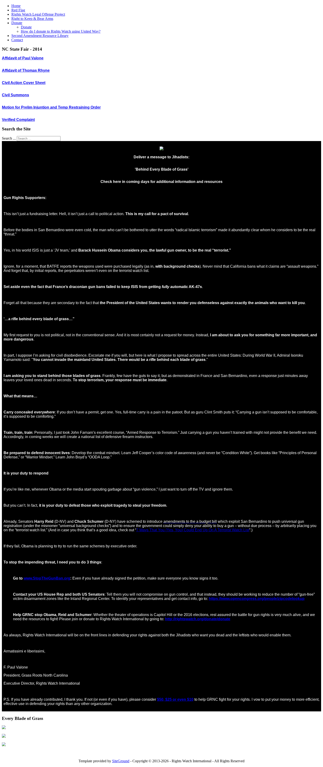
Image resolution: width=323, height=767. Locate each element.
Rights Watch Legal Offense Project (38, 14)
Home (16, 6)
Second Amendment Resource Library (40, 36)
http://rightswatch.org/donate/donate (197, 619)
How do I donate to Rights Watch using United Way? (60, 31)
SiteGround (120, 761)
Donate (16, 23)
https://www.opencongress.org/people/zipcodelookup (257, 599)
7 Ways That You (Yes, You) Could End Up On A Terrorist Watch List (192, 530)
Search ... (9, 138)
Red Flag (18, 10)
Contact (17, 40)
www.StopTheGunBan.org (47, 578)
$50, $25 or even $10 (175, 699)
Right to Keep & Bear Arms (32, 19)
